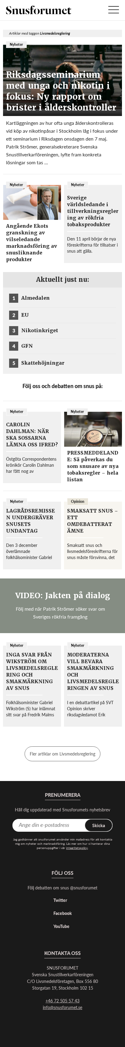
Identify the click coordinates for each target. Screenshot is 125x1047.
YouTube (61, 926)
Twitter (60, 900)
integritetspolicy (77, 848)
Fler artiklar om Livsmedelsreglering (62, 754)
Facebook (62, 913)
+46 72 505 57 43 (62, 1001)
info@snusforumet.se (62, 1007)
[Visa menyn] (113, 10)
